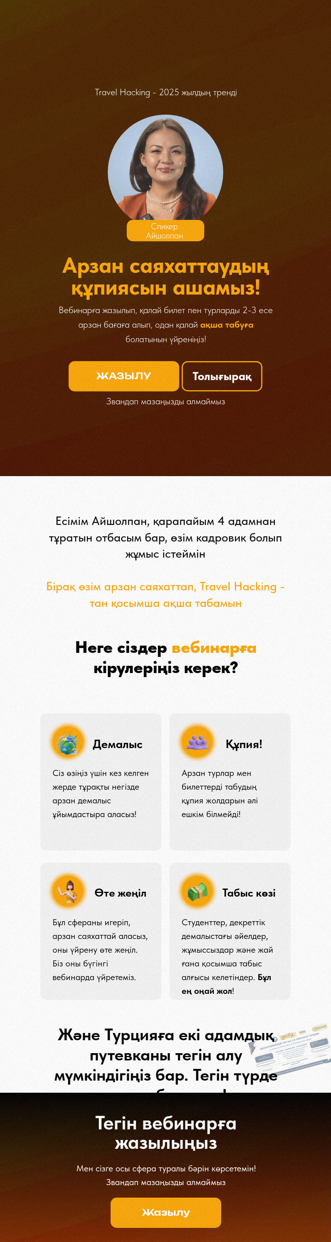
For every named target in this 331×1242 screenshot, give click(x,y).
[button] (124, 376)
